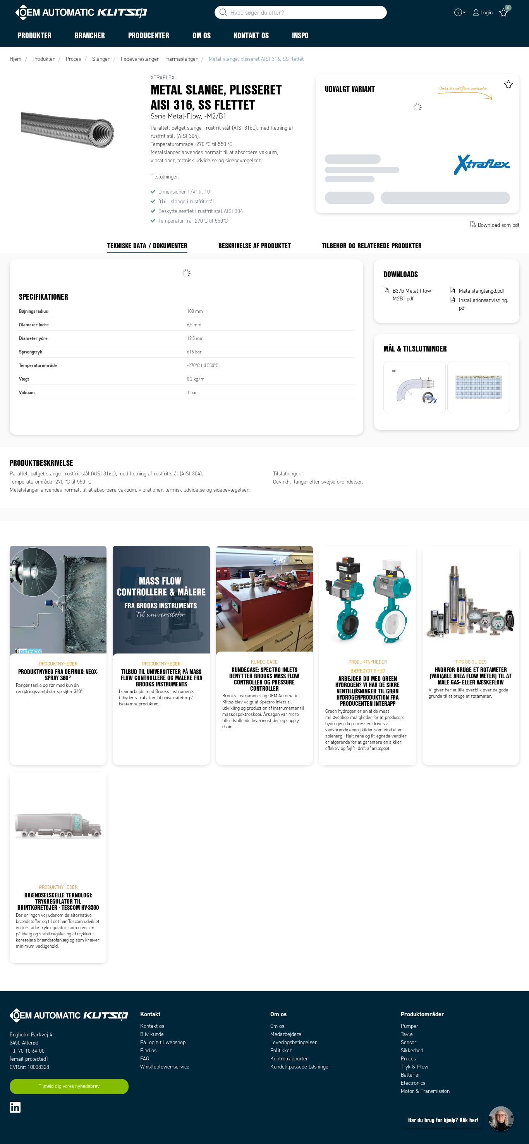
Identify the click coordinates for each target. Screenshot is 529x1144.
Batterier (410, 1075)
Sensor (408, 1042)
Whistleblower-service (164, 1066)
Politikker (281, 1050)
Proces (408, 1058)
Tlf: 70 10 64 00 (27, 1051)
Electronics (413, 1083)
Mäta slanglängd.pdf (481, 291)
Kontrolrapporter (289, 1058)
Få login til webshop (162, 1042)
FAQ (144, 1058)
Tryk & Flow (414, 1066)
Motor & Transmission (425, 1091)
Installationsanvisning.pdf (483, 304)
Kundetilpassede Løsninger (300, 1066)
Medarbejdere (285, 1034)
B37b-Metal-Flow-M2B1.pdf (413, 295)
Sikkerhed (412, 1050)
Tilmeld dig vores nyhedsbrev (69, 1086)
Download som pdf (498, 225)
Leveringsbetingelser (293, 1042)
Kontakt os (152, 1026)
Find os (148, 1050)
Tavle (407, 1034)
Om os (277, 1026)
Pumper (409, 1026)
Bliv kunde (152, 1034)
